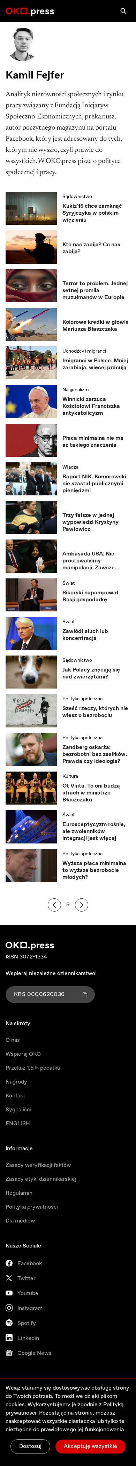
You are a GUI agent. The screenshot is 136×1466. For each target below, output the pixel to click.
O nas (13, 1040)
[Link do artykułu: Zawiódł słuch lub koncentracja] (31, 633)
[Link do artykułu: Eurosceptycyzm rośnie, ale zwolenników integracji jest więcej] (31, 826)
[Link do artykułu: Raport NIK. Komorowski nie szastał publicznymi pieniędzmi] (31, 478)
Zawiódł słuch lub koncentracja (85, 635)
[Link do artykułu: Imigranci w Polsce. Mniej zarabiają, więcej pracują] (31, 362)
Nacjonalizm (75, 390)
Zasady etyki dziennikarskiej (41, 1179)
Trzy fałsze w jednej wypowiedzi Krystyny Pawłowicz (90, 522)
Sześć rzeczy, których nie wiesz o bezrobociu (95, 712)
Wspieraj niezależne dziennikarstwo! (51, 973)
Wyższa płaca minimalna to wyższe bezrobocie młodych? (94, 870)
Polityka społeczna (82, 699)
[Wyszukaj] (123, 11)
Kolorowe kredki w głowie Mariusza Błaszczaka (95, 326)
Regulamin (19, 1193)
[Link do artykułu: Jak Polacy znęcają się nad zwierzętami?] (31, 672)
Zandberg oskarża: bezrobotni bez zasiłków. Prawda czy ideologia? (94, 754)
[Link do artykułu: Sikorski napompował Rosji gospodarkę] (31, 594)
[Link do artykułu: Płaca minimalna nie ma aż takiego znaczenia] (31, 440)
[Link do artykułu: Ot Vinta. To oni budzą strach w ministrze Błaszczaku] (31, 788)
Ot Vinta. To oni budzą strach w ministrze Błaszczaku (91, 793)
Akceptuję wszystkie (90, 1446)
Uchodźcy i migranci (84, 351)
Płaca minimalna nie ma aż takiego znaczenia (92, 442)
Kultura (70, 776)
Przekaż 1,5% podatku (33, 1068)
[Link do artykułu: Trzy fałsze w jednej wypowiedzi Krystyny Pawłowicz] (31, 517)
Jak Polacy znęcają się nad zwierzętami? (91, 674)
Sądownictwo (77, 196)
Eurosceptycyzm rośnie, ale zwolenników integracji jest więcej (93, 831)
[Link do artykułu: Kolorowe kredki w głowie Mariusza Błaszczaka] (31, 324)
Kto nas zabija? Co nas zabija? (91, 248)
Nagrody (16, 1082)
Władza (70, 467)
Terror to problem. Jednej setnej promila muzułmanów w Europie (95, 290)
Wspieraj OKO (23, 1054)
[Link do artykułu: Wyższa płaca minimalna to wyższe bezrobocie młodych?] (31, 865)
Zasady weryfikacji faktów (38, 1165)
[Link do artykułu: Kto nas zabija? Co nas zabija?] (31, 246)
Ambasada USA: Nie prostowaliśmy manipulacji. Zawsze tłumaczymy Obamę (88, 561)
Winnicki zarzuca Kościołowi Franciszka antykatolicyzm (91, 406)
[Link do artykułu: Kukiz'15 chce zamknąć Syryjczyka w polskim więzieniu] (31, 208)
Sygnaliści (18, 1109)
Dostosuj (30, 1446)
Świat (68, 583)
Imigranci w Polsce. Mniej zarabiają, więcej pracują (95, 364)
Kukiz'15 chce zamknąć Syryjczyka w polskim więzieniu (92, 213)
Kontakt (15, 1096)
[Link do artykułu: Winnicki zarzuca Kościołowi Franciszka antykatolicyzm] (31, 401)
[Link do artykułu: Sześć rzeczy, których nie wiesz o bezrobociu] (31, 710)
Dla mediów (20, 1221)
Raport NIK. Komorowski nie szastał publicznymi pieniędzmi (94, 483)
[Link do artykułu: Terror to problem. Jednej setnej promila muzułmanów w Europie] (31, 285)
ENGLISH (18, 1123)
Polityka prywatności (32, 1207)
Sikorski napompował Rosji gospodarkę (90, 596)
